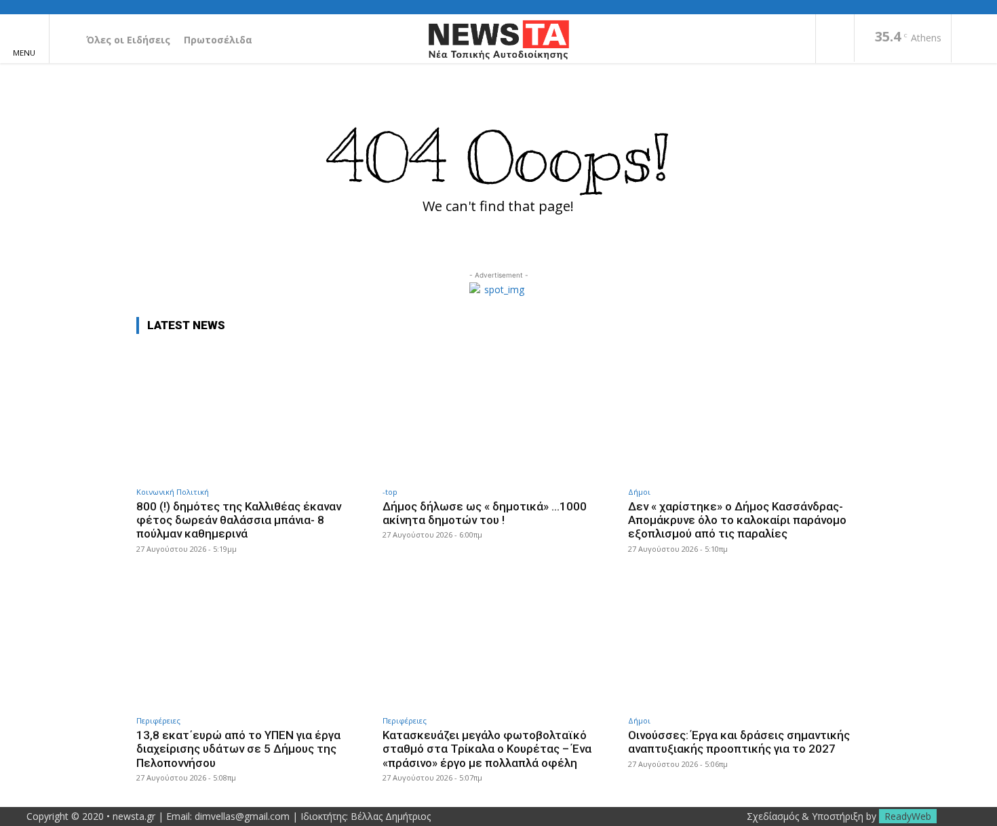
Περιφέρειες (158, 720)
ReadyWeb (907, 816)
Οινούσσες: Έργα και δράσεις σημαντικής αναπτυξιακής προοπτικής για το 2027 (739, 741)
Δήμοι (639, 491)
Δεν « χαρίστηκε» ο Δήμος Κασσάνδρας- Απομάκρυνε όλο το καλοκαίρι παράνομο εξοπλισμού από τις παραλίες (737, 520)
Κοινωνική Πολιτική (172, 491)
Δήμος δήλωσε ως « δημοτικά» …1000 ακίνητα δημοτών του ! (485, 513)
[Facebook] (835, 39)
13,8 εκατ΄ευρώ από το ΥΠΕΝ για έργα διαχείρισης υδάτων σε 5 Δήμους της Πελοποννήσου (238, 749)
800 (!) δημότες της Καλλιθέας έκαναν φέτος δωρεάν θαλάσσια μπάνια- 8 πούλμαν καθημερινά (238, 520)
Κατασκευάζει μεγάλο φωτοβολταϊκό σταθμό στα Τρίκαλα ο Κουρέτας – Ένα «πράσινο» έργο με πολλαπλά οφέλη (487, 749)
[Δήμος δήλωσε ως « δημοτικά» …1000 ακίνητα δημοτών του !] (499, 412)
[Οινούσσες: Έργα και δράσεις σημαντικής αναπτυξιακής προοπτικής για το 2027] (744, 642)
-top (390, 491)
